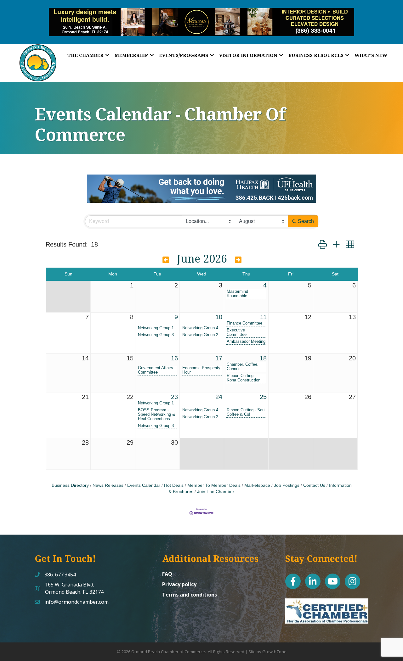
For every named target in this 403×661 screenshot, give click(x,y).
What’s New (371, 55)
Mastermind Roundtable (237, 293)
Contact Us (314, 485)
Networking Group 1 (156, 328)
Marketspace (257, 485)
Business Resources (315, 55)
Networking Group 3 (156, 335)
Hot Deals (174, 485)
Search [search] (306, 221)
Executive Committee (237, 332)
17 (218, 358)
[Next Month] (238, 260)
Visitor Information (248, 55)
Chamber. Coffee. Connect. (242, 366)
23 (174, 396)
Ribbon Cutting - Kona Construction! (244, 378)
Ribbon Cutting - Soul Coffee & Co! (246, 412)
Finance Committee (244, 323)
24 (218, 396)
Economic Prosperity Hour (201, 370)
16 (174, 358)
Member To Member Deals (214, 485)
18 (263, 358)
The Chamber (85, 55)
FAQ (167, 573)
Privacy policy (179, 584)
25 (263, 396)
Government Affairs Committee (155, 370)
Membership (131, 55)
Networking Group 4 (200, 328)
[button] (322, 244)
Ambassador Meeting (246, 341)
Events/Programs (183, 55)
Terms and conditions (189, 594)
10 (218, 317)
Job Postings (286, 485)
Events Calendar (143, 485)
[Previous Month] (165, 260)
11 (263, 317)
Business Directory (70, 485)
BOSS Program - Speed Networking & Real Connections (156, 414)
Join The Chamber (215, 491)
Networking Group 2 (200, 335)
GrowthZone (274, 651)
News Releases (108, 485)
